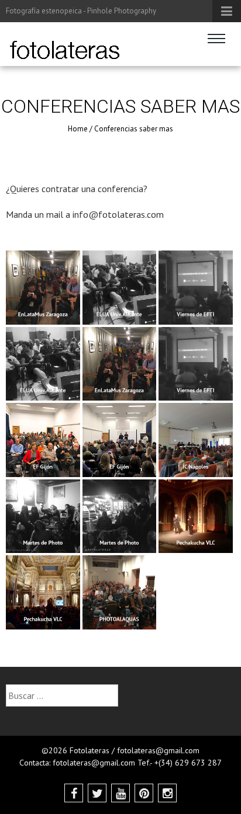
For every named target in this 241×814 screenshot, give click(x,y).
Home (78, 129)
